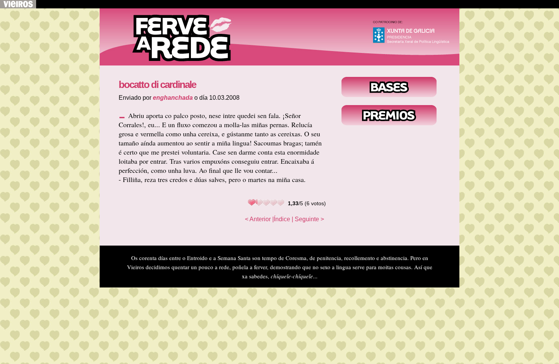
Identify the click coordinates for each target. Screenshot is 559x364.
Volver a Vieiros (18, 4)
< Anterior (258, 219)
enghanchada (173, 97)
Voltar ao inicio (176, 36)
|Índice (281, 219)
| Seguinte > (308, 219)
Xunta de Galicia (414, 34)
